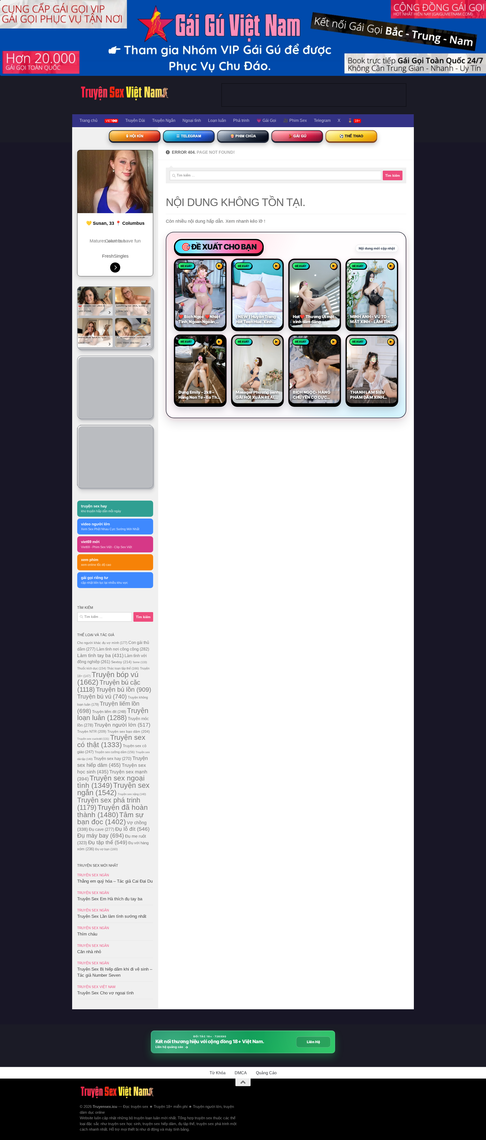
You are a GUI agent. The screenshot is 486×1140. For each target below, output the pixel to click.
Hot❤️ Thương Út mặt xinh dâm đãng (313, 319)
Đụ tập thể (107, 842)
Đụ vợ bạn (106, 849)
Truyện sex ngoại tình (111, 781)
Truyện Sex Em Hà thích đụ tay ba (109, 899)
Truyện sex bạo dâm (128, 731)
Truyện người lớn (122, 725)
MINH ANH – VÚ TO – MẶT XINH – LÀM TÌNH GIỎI (371, 319)
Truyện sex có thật (111, 741)
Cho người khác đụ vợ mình (102, 643)
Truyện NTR (91, 731)
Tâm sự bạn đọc (110, 818)
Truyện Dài (135, 120)
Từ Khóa (218, 1073)
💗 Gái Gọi (266, 120)
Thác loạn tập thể (123, 668)
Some (140, 662)
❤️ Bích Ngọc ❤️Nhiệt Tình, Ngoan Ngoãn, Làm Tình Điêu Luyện (199, 319)
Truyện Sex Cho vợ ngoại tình (105, 993)
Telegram (322, 120)
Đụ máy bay (100, 835)
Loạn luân (217, 120)
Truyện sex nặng (132, 794)
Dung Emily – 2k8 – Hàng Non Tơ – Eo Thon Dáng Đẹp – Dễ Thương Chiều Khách (200, 395)
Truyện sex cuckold (93, 738)
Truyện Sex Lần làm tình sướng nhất (111, 916)
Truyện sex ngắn (113, 789)
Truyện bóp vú (107, 678)
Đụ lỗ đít (132, 829)
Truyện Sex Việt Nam (96, 987)
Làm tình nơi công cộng (122, 649)
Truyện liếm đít (109, 711)
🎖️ (354, 120)
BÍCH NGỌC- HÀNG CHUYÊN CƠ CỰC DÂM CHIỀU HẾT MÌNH (314, 395)
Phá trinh (241, 120)
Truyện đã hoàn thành (112, 811)
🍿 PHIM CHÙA (243, 136)
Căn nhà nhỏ (89, 951)
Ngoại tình (192, 120)
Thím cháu (87, 934)
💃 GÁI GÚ (297, 136)
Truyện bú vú (102, 696)
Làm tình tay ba (100, 655)
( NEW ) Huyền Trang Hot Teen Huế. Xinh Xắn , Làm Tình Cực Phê (256, 319)
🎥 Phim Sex (295, 120)
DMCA (241, 1073)
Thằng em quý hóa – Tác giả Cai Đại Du (115, 881)
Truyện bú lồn (123, 689)
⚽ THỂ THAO (351, 136)
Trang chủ (88, 120)
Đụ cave (101, 829)
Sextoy (121, 662)
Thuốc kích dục (91, 668)
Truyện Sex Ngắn (93, 875)
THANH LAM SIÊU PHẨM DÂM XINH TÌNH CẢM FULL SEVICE (367, 395)
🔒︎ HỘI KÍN (134, 136)
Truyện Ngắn (163, 120)
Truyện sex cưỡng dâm (115, 752)
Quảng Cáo (266, 1073)
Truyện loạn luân (112, 714)
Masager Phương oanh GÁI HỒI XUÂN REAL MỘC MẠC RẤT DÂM (257, 395)
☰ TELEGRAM (188, 136)
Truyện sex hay (112, 758)
